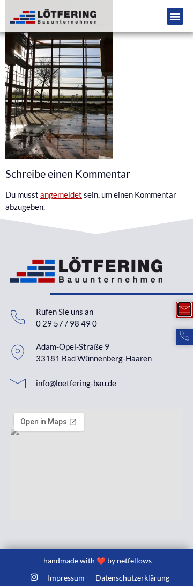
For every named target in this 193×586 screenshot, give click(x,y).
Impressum (66, 577)
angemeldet (61, 194)
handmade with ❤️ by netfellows (97, 560)
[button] (175, 16)
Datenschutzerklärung (132, 577)
